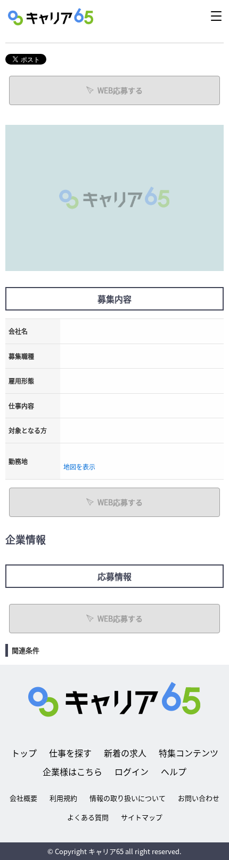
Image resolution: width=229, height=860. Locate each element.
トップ (24, 752)
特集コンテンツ (188, 752)
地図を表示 (79, 466)
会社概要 (23, 798)
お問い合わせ (198, 798)
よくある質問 (88, 817)
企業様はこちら (72, 771)
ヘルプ (173, 771)
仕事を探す (70, 752)
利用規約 (63, 798)
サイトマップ (141, 817)
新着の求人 (125, 752)
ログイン (131, 771)
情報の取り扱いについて (127, 798)
